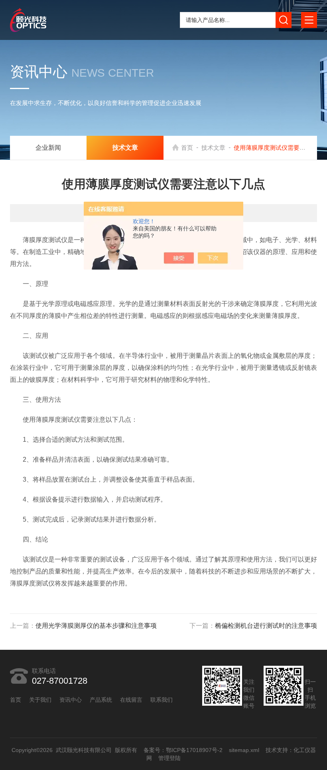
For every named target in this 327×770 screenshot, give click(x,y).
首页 (187, 147)
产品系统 (101, 700)
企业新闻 (48, 147)
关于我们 (40, 700)
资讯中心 (70, 700)
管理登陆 (169, 758)
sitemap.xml (244, 750)
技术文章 (213, 147)
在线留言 (131, 700)
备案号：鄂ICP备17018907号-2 (182, 750)
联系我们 (161, 700)
